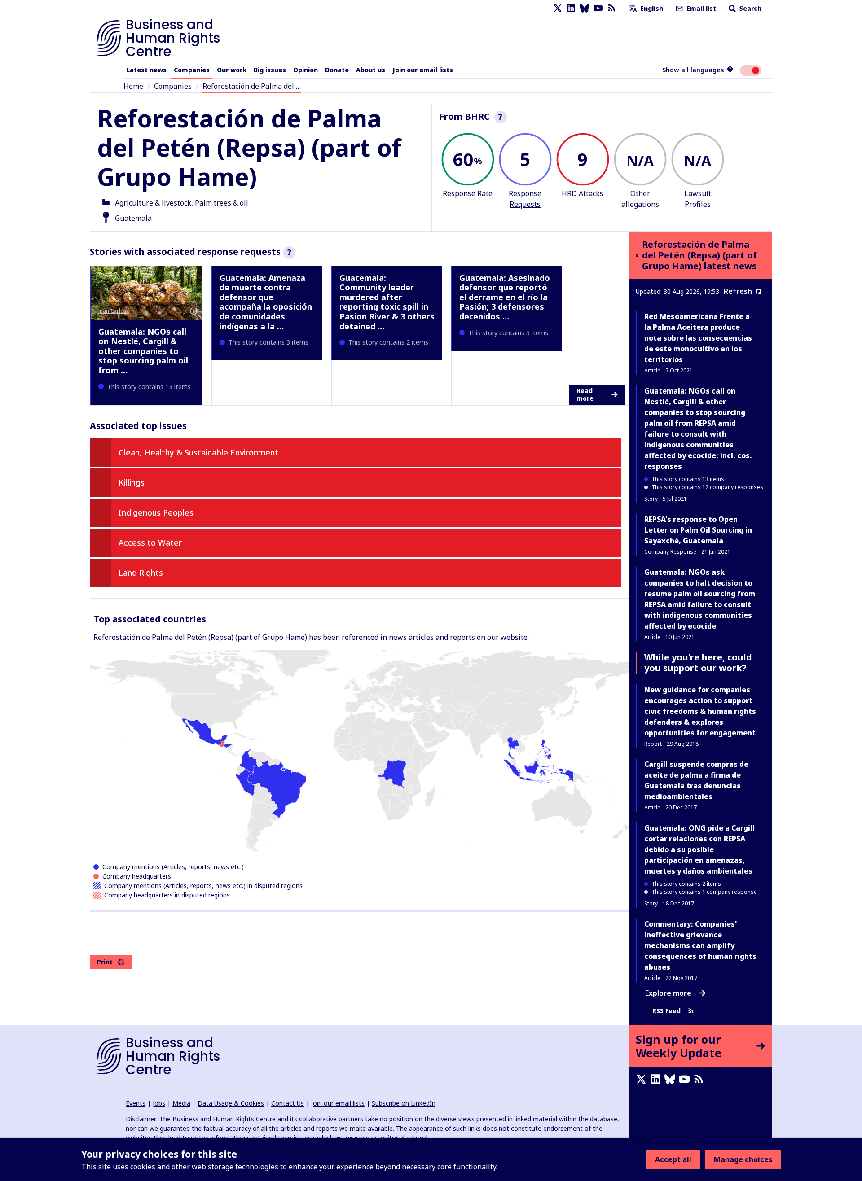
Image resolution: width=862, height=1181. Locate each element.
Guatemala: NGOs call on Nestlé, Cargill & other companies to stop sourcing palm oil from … (143, 351)
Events (135, 1103)
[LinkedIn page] (571, 8)
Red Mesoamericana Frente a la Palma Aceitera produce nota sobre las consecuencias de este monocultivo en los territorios (698, 337)
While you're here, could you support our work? (698, 662)
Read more (585, 394)
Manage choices (743, 1159)
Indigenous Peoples (156, 512)
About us (370, 70)
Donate (337, 70)
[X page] (557, 8)
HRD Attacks (582, 193)
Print (105, 962)
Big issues (270, 70)
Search (749, 8)
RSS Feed (666, 1010)
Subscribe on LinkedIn (403, 1103)
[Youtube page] (598, 8)
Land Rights (141, 572)
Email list (700, 8)
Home (133, 86)
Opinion (305, 70)
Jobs (159, 1103)
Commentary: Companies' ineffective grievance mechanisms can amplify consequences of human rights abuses (700, 945)
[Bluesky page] (584, 8)
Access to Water (150, 542)
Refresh (738, 291)
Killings (132, 482)
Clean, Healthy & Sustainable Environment (198, 452)
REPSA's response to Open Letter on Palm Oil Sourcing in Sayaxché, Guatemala (698, 530)
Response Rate (468, 193)
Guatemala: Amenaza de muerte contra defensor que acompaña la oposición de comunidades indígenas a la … (266, 302)
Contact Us (287, 1103)
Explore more (668, 993)
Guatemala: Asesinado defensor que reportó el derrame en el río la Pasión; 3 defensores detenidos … (504, 297)
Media (181, 1103)
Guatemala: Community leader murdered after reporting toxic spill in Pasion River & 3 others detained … (387, 302)
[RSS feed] (611, 8)
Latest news (146, 70)
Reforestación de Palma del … (251, 86)
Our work (231, 70)
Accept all (673, 1159)
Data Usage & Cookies (231, 1103)
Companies (192, 70)
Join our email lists (422, 70)
